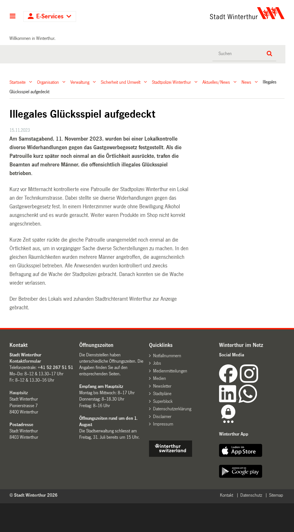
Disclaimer (162, 416)
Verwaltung (79, 81)
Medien (159, 378)
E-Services (49, 16)
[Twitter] (258, 381)
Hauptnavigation (12, 17)
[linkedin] (229, 401)
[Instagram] (249, 381)
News (246, 81)
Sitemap (276, 495)
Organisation (48, 81)
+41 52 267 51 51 (55, 367)
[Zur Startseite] (212, 13)
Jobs (157, 363)
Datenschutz (251, 495)
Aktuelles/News (216, 81)
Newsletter (162, 386)
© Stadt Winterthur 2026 (33, 495)
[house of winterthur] (170, 455)
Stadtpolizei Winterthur (171, 81)
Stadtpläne (162, 393)
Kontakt (226, 495)
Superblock (163, 401)
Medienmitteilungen (170, 370)
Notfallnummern (167, 355)
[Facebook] (229, 381)
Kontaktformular (25, 361)
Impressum (163, 424)
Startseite (17, 81)
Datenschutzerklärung (172, 408)
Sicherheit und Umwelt (120, 81)
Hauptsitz (18, 392)
